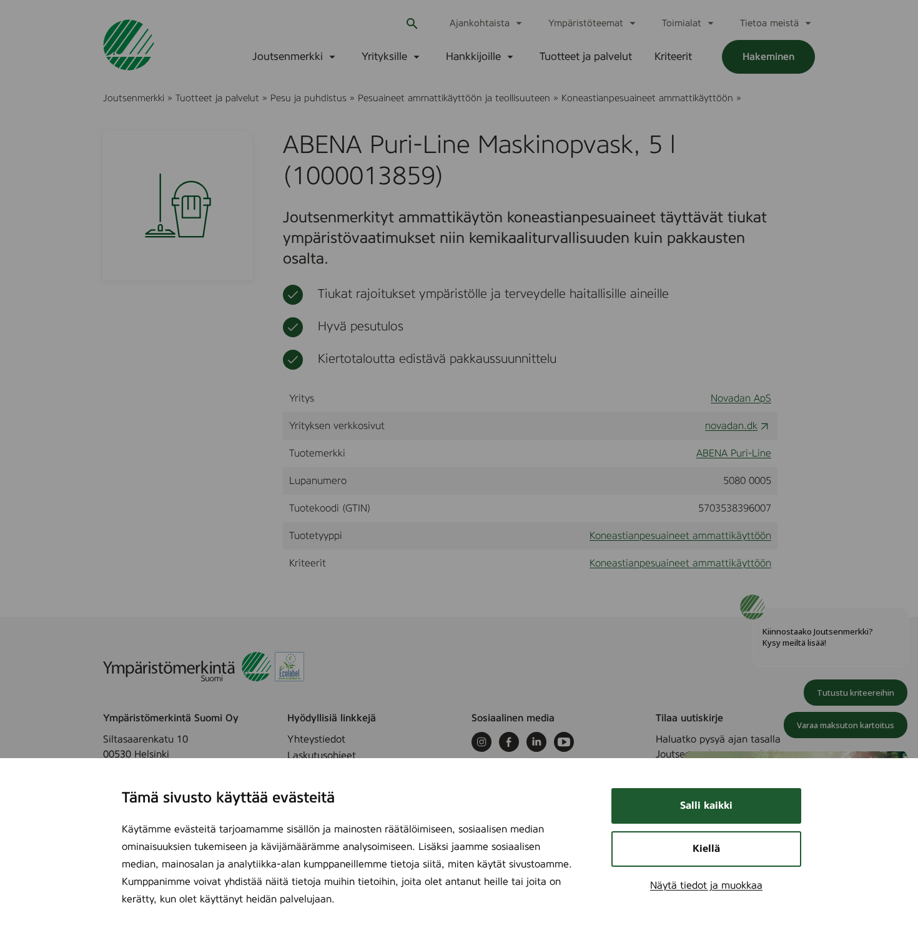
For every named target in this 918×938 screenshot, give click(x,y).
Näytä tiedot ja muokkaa (706, 886)
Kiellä (706, 849)
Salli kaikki (706, 806)
